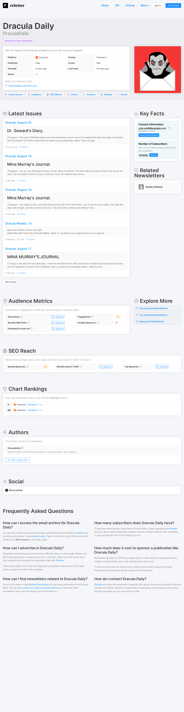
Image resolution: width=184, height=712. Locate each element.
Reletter (81, 532)
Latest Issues (38, 536)
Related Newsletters (39, 584)
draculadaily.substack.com (23, 85)
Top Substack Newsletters (153, 315)
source (24, 147)
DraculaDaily (16, 33)
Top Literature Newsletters (153, 308)
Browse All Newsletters (151, 321)
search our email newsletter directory (41, 587)
